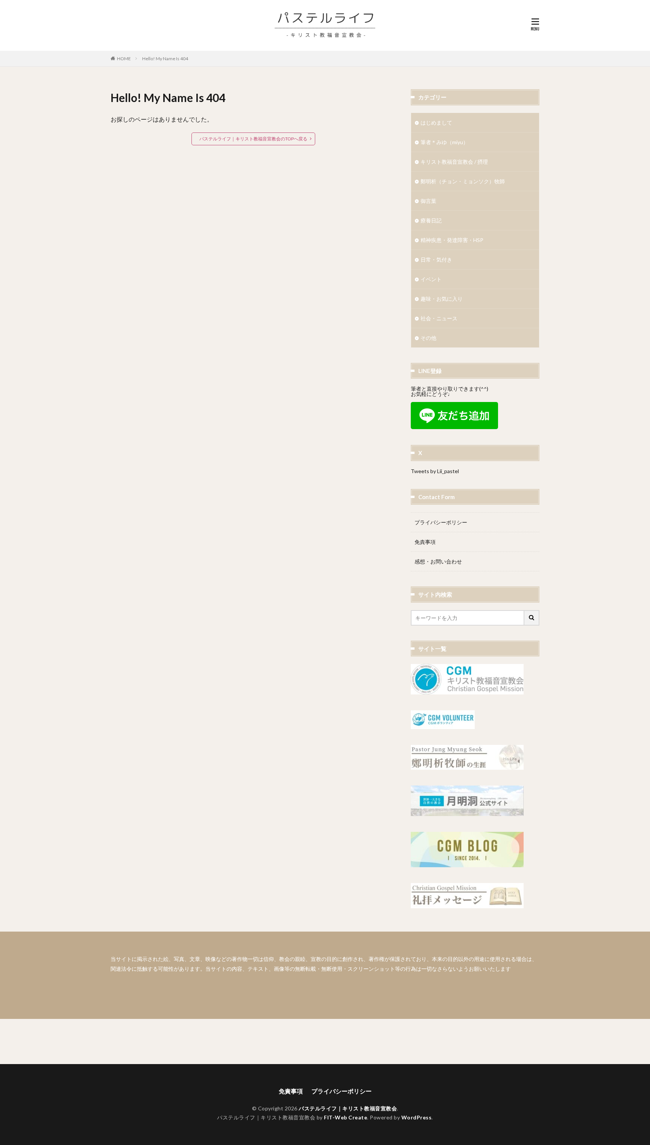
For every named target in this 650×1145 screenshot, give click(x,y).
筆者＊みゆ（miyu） (444, 142)
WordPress (416, 1117)
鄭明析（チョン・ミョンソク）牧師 (463, 181)
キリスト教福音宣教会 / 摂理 (454, 161)
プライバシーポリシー (441, 522)
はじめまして (436, 122)
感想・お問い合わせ (438, 561)
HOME (124, 58)
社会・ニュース (439, 318)
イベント (431, 279)
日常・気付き (436, 259)
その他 (428, 338)
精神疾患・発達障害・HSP (452, 240)
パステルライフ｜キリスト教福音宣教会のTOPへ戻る (253, 139)
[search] (531, 618)
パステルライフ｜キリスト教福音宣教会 (348, 1108)
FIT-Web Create (345, 1117)
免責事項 (425, 542)
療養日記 (431, 220)
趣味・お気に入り (442, 298)
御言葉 (428, 201)
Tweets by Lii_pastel (435, 471)
